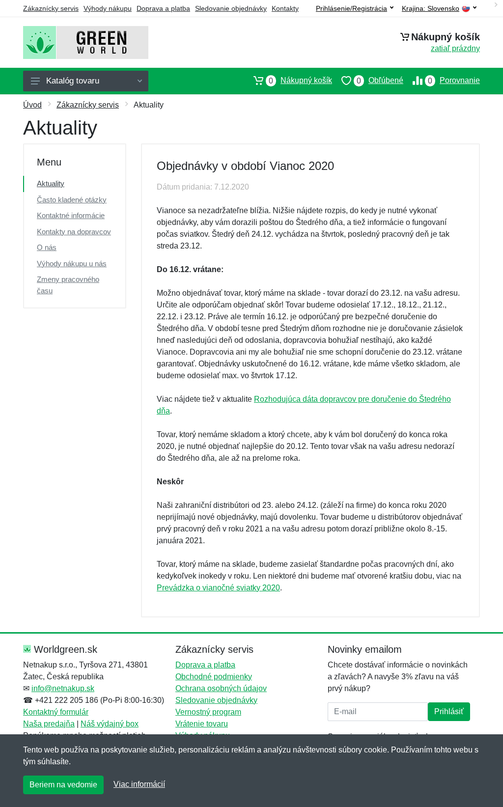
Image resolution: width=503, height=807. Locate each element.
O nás (46, 247)
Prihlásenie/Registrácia (351, 8)
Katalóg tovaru (72, 80)
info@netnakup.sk (62, 688)
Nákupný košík (300, 80)
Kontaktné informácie (71, 215)
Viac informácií (139, 784)
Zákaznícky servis (51, 8)
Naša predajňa (49, 724)
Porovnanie (454, 80)
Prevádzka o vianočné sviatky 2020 (218, 588)
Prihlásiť (449, 711)
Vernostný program (208, 712)
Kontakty (285, 8)
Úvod (32, 105)
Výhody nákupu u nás (72, 263)
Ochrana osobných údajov (221, 688)
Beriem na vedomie (63, 784)
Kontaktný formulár (55, 712)
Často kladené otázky (72, 199)
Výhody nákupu (108, 8)
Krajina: (430, 8)
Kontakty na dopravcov (74, 231)
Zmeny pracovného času (68, 285)
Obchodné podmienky (213, 676)
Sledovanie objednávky (231, 8)
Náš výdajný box (110, 724)
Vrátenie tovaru (201, 724)
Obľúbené (380, 80)
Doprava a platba (163, 8)
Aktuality (50, 183)
